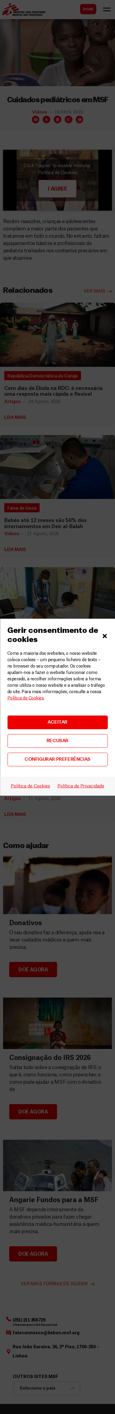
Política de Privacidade (80, 786)
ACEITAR (57, 722)
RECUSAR (57, 741)
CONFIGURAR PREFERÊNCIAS (57, 759)
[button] (105, 635)
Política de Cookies (25, 698)
